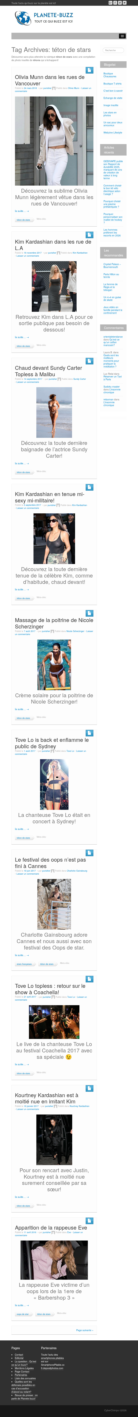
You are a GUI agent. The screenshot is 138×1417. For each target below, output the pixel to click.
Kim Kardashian (80, 252)
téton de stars (23, 219)
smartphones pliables (52, 1358)
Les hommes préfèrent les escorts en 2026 (112, 232)
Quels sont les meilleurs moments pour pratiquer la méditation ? (111, 360)
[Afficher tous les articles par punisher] (54, 88)
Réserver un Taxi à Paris (113, 378)
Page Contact (22, 1371)
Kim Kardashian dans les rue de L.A (53, 245)
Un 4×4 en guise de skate (112, 298)
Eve (69, 1232)
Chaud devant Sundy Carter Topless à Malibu (48, 371)
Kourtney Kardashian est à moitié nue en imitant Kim (46, 1098)
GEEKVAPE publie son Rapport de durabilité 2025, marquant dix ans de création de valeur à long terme (113, 169)
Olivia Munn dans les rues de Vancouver (50, 80)
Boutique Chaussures (110, 75)
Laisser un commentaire (27, 255)
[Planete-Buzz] (44, 18)
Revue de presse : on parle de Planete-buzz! (24, 1396)
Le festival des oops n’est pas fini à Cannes (50, 863)
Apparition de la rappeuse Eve (51, 1227)
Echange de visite (113, 98)
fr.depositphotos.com (52, 1368)
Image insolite (111, 105)
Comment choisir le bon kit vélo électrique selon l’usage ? (113, 190)
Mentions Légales (24, 1368)
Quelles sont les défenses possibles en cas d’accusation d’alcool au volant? (23, 1386)
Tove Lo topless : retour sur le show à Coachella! (50, 989)
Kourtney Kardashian (79, 1106)
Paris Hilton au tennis (111, 275)
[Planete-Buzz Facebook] (115, 3)
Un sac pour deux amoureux (113, 124)
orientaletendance (113, 336)
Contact (19, 1354)
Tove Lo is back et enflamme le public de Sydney (52, 743)
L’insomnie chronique (112, 391)
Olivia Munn (73, 88)
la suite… (22, 211)
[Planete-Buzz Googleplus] (110, 3)
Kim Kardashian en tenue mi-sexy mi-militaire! (49, 497)
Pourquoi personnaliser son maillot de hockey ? (113, 218)
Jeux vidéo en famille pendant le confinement (113, 309)
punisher (47, 88)
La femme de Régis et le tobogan (111, 287)
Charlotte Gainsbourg (77, 870)
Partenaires (21, 1375)
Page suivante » (84, 1330)
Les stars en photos (110, 114)
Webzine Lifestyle (113, 132)
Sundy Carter (79, 378)
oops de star (23, 1314)
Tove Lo (70, 750)
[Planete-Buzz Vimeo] (120, 3)
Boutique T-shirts (113, 83)
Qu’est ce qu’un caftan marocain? (111, 342)
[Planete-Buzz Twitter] (125, 3)
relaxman (108, 399)
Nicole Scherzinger (75, 631)
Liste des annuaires (25, 1378)
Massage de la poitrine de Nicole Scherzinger (54, 623)
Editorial (19, 1358)
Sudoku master (112, 386)
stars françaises (24, 964)
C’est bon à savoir (113, 90)
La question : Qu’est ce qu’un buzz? (23, 1363)
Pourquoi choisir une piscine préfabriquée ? (112, 204)
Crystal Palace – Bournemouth (112, 265)
